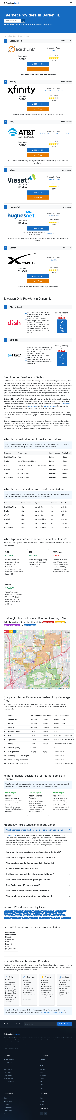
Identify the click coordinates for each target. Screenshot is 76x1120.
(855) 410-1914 (38, 104)
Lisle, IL (60, 913)
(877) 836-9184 (38, 276)
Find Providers (65, 1024)
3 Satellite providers (30, 625)
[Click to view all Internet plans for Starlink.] (22, 258)
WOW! (41, 1085)
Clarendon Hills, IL (48, 911)
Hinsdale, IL (40, 913)
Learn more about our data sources (52, 1012)
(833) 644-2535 (38, 228)
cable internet (32, 406)
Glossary (6, 1104)
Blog (5, 1098)
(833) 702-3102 (61, 360)
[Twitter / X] (45, 1113)
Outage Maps (8, 1111)
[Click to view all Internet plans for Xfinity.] (22, 89)
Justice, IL (7, 918)
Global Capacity (14, 747)
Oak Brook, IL (27, 915)
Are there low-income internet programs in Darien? (30, 874)
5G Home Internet (62, 134)
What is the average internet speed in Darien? (27, 890)
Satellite (51, 179)
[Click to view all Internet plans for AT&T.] (22, 132)
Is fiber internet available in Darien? (22, 868)
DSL (45, 134)
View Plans (38, 69)
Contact (42, 1104)
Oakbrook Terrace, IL (59, 915)
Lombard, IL (34, 918)
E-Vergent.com (13, 752)
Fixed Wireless (8, 1075)
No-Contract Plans (9, 1082)
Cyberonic (12, 739)
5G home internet (50, 406)
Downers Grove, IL (60, 911)
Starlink (7, 469)
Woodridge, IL (18, 911)
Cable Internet (8, 1069)
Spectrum (42, 1069)
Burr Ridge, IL (28, 911)
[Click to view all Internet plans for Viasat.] (22, 178)
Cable (47, 91)
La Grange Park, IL (44, 918)
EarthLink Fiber (10, 457)
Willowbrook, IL (8, 911)
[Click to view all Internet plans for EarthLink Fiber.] (22, 49)
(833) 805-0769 (38, 192)
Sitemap (6, 1114)
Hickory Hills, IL (16, 918)
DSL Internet (7, 1072)
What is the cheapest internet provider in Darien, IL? (30, 857)
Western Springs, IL (50, 913)
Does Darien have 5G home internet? (23, 885)
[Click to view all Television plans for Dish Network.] (14, 322)
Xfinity (6, 461)
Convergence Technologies (18, 756)
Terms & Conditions (14, 1048)
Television (53, 91)
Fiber (54, 50)
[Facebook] (41, 1113)
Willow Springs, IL (9, 913)
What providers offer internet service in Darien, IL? (30, 896)
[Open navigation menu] (71, 3)
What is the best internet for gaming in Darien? (28, 879)
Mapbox (68, 688)
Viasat (6, 473)
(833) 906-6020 (38, 64)
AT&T (6, 465)
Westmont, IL (37, 911)
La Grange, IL (47, 915)
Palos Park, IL (56, 918)
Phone (60, 91)
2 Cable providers (48, 622)
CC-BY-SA (57, 688)
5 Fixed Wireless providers (11, 625)
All (14, 631)
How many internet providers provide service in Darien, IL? (33, 851)
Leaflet (32, 688)
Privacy (6, 1048)
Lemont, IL (32, 913)
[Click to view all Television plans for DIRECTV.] (14, 355)
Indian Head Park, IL (21, 913)
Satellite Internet (8, 1078)
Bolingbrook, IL (37, 915)
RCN (41, 1082)
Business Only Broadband (18, 760)
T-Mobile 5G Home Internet (18, 764)
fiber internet (65, 404)
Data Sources (8, 1107)
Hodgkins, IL (18, 915)
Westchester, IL (65, 918)
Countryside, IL (8, 915)
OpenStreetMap (44, 688)
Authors (42, 1101)
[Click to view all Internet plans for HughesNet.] (22, 214)
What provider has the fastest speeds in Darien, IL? (30, 862)
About (41, 1098)
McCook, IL (26, 918)
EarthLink (42, 1060)
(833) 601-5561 (38, 150)
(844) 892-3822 (61, 327)
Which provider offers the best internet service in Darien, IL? (34, 829)
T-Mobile (42, 1078)
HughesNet (8, 477)
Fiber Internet (8, 1063)
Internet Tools (8, 1101)
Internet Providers (9, 1060)
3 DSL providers (60, 622)
